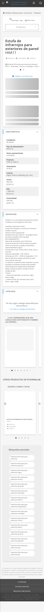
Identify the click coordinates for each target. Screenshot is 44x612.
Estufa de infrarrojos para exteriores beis (19, 547)
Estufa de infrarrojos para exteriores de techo (19, 533)
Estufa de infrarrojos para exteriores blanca (19, 526)
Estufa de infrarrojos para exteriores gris (19, 553)
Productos (20, 27)
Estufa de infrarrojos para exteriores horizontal (19, 492)
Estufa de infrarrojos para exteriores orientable (19, 512)
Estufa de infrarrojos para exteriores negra (19, 471)
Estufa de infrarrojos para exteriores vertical (19, 478)
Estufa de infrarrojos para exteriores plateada (19, 540)
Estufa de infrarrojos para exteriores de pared (19, 485)
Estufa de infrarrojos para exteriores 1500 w (19, 519)
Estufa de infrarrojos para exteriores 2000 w (19, 499)
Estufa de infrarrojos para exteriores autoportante (19, 506)
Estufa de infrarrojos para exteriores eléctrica (19, 465)
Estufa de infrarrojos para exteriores (19, 458)
